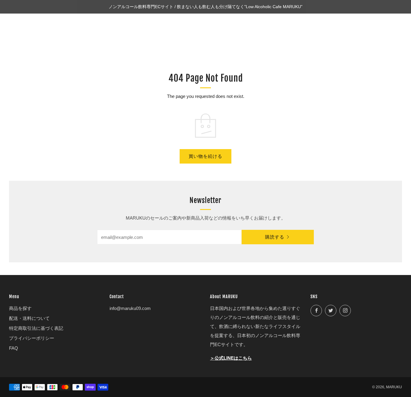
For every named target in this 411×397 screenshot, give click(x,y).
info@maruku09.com (130, 308)
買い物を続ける (205, 156)
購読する (274, 237)
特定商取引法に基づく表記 (36, 328)
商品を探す (20, 308)
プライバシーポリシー (31, 338)
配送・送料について (29, 318)
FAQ (13, 348)
